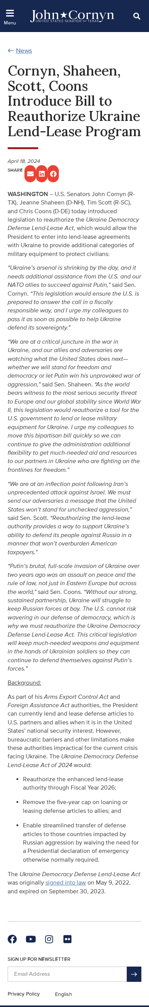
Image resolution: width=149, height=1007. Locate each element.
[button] (136, 15)
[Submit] (134, 974)
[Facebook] (12, 939)
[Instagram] (49, 939)
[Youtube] (30, 939)
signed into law (65, 882)
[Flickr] (67, 939)
